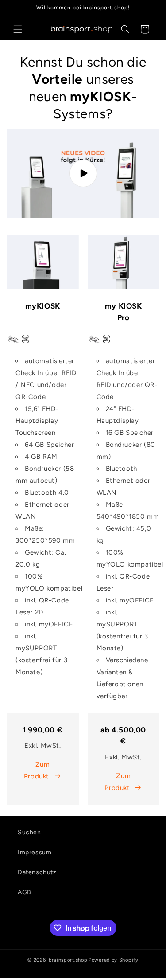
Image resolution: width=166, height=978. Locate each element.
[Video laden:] (83, 173)
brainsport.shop (68, 960)
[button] (17, 29)
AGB (24, 892)
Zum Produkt (37, 770)
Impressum (34, 852)
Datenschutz (37, 872)
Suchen (29, 832)
